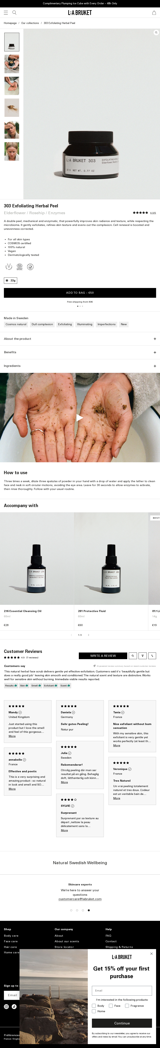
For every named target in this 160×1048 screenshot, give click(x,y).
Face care (11, 941)
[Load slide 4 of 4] (89, 910)
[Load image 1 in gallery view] (11, 42)
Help (109, 929)
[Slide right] (88, 635)
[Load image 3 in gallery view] (11, 86)
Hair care (10, 947)
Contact (111, 941)
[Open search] (133, 656)
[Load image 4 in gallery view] (11, 107)
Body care (11, 935)
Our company (64, 929)
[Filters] (143, 656)
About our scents (67, 941)
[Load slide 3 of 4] (83, 910)
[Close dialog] (151, 953)
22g (13, 280)
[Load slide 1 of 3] (77, 306)
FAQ (108, 935)
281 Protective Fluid (92, 611)
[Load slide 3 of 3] (82, 306)
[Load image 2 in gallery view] (11, 64)
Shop (7, 929)
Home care (11, 952)
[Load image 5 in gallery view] (11, 129)
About (59, 935)
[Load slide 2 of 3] (80, 306)
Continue (122, 1023)
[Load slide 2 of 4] (77, 910)
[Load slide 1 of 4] (71, 910)
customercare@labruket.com (80, 899)
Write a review (103, 656)
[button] (6, 12)
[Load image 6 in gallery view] (11, 151)
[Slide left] (71, 635)
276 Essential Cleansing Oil (22, 611)
